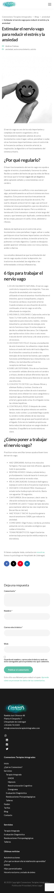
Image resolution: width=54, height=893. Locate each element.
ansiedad (9, 49)
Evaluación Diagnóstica (16, 793)
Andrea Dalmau (12, 46)
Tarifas (7, 808)
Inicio (6, 763)
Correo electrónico (13, 627)
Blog (6, 811)
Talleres (9, 800)
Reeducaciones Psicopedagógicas (20, 796)
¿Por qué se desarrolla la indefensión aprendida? (25, 861)
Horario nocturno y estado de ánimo (19, 872)
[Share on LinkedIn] (27, 563)
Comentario (10, 591)
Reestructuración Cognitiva (20, 785)
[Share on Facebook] (6, 563)
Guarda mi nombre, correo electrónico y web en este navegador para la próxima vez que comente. (26, 660)
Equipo (7, 804)
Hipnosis (11, 782)
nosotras (41, 552)
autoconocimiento (22, 49)
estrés (33, 49)
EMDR (11, 778)
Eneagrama (13, 789)
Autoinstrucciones (12, 857)
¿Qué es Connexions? (13, 767)
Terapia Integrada (13, 774)
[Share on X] (13, 563)
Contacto (8, 815)
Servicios (8, 771)
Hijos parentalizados (13, 868)
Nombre (8, 611)
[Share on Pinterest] (20, 563)
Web (6, 644)
